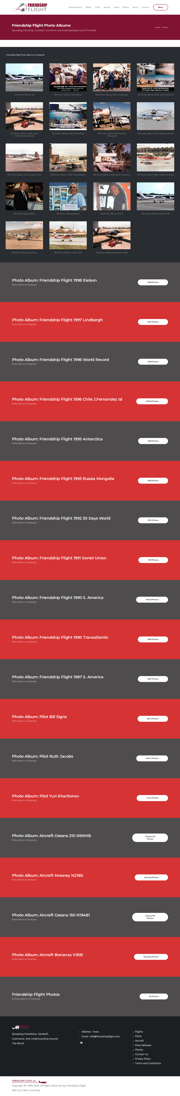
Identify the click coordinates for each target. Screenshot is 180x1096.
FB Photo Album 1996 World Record (156, 94)
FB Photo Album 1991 (22, 157)
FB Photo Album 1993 (110, 116)
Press (116, 7)
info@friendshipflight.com (105, 1036)
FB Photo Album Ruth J (66, 196)
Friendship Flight (76, 1085)
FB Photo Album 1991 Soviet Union (24, 175)
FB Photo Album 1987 (154, 157)
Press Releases (143, 1045)
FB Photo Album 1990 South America (111, 175)
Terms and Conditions (148, 1063)
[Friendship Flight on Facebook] (81, 1042)
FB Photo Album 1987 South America (155, 175)
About (135, 7)
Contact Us (141, 1054)
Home (157, 27)
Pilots (97, 7)
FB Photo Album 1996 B (22, 116)
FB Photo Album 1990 (66, 157)
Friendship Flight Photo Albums (41, 25)
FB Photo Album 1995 (66, 116)
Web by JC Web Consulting (26, 1090)
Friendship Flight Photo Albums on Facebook (25, 55)
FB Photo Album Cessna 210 (154, 196)
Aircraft (107, 7)
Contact (145, 7)
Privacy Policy (143, 1058)
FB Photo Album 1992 (154, 116)
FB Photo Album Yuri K (110, 196)
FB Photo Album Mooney (22, 235)
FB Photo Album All (23, 77)
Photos (125, 7)
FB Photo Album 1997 (110, 77)
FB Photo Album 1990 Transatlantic (68, 175)
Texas (95, 1031)
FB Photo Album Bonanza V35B (110, 235)
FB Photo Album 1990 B (110, 157)
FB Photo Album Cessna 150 (66, 235)
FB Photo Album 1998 (66, 77)
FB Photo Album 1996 (154, 77)
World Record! (75, 7)
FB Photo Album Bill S (23, 196)
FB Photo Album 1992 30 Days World (155, 133)
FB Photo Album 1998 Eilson (68, 94)
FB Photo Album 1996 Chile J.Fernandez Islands (24, 134)
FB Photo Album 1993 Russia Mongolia (112, 134)
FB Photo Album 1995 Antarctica (68, 133)
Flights (88, 7)
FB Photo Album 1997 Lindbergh (111, 94)
